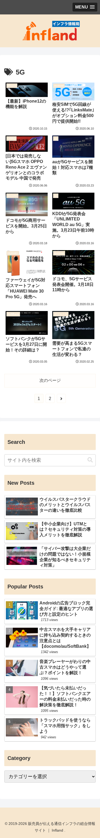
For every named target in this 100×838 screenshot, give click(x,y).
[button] (90, 460)
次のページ (50, 380)
